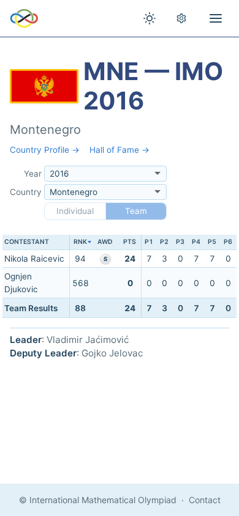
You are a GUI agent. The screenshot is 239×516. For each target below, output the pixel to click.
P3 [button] (180, 242)
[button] (80, 242)
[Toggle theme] (149, 18)
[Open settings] (181, 18)
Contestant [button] (26, 242)
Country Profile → (45, 150)
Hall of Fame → (119, 150)
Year (33, 174)
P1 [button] (149, 242)
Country (26, 192)
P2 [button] (164, 242)
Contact (205, 500)
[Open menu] (215, 18)
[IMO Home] (24, 18)
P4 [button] (196, 242)
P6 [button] (228, 242)
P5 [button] (212, 242)
